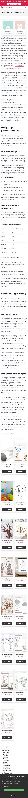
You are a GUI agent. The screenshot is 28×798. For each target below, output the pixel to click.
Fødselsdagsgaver (6, 770)
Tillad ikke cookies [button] (14, 793)
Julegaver (4, 772)
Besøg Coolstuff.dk (14, 4)
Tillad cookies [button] (14, 789)
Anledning (3, 749)
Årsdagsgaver (5, 750)
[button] (14, 795)
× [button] (26, 775)
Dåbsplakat (6, 760)
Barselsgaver (5, 752)
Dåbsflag (5, 757)
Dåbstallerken (6, 765)
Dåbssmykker (6, 764)
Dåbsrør (5, 762)
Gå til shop (7, 472)
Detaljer (18, 781)
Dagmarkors (6, 767)
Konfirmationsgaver (7, 773)
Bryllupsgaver (5, 754)
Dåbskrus (5, 759)
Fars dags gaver (6, 768)
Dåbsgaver (5, 755)
